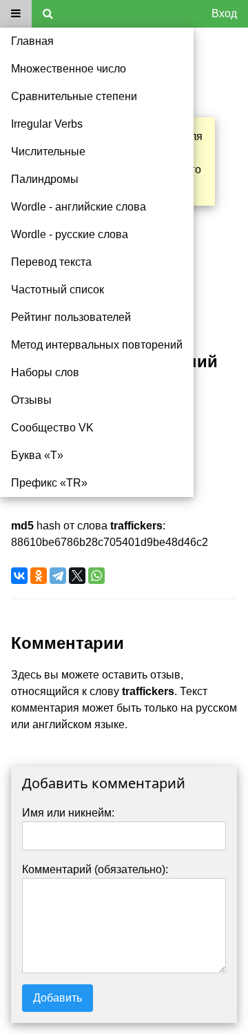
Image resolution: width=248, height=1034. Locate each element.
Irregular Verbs (47, 124)
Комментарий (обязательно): (95, 869)
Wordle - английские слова (78, 207)
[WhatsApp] (96, 575)
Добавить (57, 998)
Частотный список (57, 289)
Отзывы (31, 400)
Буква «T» (37, 455)
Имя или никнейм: (68, 813)
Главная (32, 41)
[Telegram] (58, 575)
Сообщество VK (52, 427)
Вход (224, 13)
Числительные (48, 151)
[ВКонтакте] (19, 575)
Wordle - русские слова (69, 234)
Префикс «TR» (49, 483)
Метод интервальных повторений (97, 345)
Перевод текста (51, 262)
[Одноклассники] (38, 575)
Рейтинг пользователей (71, 317)
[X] (77, 575)
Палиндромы (45, 179)
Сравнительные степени (74, 96)
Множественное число (68, 69)
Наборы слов (45, 372)
